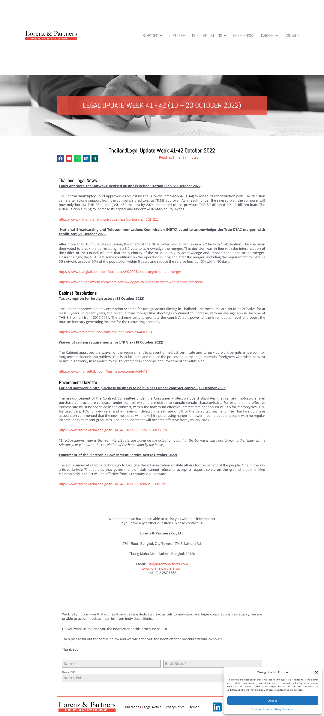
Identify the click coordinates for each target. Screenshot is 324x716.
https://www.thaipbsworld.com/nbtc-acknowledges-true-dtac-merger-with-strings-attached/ (131, 282)
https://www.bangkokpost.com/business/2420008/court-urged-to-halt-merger (120, 271)
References (243, 36)
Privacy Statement (283, 709)
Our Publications (207, 36)
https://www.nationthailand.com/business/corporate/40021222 (109, 219)
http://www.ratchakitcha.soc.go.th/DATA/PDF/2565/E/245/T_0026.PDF (113, 430)
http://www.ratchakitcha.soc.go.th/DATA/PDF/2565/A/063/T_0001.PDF (113, 484)
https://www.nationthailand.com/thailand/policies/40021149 (106, 332)
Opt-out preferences (261, 709)
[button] (316, 672)
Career (267, 36)
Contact (292, 36)
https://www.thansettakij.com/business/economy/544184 (104, 371)
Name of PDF (68, 672)
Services (150, 36)
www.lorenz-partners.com (162, 568)
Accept (272, 700)
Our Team (177, 36)
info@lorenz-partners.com (167, 564)
